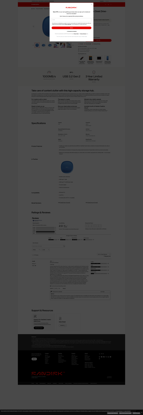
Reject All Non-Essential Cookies (125, 413)
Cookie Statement (127, 411)
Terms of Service (83, 33)
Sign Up (71, 27)
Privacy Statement (119, 411)
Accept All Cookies (136, 413)
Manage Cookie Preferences (113, 413)
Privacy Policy (76, 33)
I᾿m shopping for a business (72, 31)
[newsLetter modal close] (91, 4)
